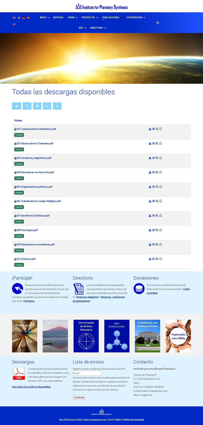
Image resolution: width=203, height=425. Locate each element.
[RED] (85, 28)
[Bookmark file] (160, 128)
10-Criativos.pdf (26, 258)
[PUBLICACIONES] (121, 17)
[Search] (27, 106)
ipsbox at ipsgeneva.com (94, 419)
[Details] (154, 128)
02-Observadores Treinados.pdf (35, 143)
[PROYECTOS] (97, 17)
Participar (29, 300)
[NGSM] (76, 17)
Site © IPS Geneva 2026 (70, 419)
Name (18, 120)
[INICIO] (48, 17)
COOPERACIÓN (134, 17)
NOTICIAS (58, 17)
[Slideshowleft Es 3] (89, 336)
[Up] (47, 106)
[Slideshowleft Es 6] (182, 336)
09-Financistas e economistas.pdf (36, 244)
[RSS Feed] (57, 106)
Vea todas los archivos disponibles (31, 386)
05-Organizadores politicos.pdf (35, 186)
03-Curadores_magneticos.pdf (34, 157)
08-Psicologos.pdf (27, 230)
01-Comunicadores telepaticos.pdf (36, 128)
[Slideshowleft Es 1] (28, 336)
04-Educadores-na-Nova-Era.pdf (35, 172)
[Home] (16, 106)
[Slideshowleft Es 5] (151, 336)
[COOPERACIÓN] (144, 17)
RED (81, 27)
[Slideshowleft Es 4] (120, 336)
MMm (118, 419)
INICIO (43, 17)
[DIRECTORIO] (105, 28)
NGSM (71, 17)
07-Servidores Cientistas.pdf (33, 215)
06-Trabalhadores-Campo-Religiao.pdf (39, 201)
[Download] (150, 128)
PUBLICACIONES (110, 17)
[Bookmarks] (37, 106)
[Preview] (157, 128)
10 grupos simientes (87, 296)
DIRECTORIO (96, 27)
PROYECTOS (88, 17)
